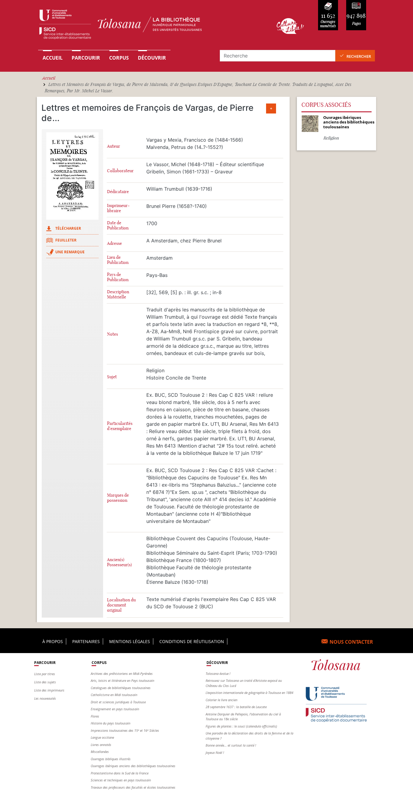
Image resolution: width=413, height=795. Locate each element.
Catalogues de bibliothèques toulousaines (121, 687)
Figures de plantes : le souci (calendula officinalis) (241, 726)
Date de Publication (117, 225)
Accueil (53, 57)
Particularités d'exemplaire (119, 426)
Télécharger (68, 228)
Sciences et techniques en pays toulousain (121, 780)
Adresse (114, 243)
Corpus (119, 57)
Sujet (112, 376)
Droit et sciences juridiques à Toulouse (118, 702)
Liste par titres (44, 674)
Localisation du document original (121, 605)
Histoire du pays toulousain (110, 723)
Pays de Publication (117, 277)
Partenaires (86, 641)
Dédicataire (118, 191)
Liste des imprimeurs (49, 690)
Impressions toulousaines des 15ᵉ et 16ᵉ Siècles (125, 730)
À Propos (52, 641)
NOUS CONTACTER (351, 642)
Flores (95, 716)
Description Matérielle (118, 294)
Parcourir (86, 57)
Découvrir (152, 57)
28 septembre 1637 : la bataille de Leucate (236, 707)
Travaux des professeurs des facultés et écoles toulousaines (133, 787)
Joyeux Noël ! (215, 752)
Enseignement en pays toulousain (115, 709)
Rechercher (358, 56)
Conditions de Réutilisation (191, 641)
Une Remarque (70, 252)
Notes (112, 334)
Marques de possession (118, 498)
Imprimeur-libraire (118, 208)
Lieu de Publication (117, 260)
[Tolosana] (148, 26)
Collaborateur (120, 170)
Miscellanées (100, 751)
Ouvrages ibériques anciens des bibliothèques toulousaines (133, 766)
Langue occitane (102, 737)
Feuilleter (65, 240)
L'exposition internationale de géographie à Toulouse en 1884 (249, 692)
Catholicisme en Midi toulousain (114, 694)
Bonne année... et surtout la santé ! (231, 745)
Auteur (113, 146)
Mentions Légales (129, 641)
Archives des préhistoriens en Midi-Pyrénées (122, 673)
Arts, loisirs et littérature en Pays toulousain (122, 680)
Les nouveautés (45, 698)
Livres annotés (101, 744)
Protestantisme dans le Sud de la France (119, 773)
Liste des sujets (45, 682)
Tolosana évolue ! (218, 673)
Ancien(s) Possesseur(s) (119, 562)
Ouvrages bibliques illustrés (111, 759)
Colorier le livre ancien (221, 700)
